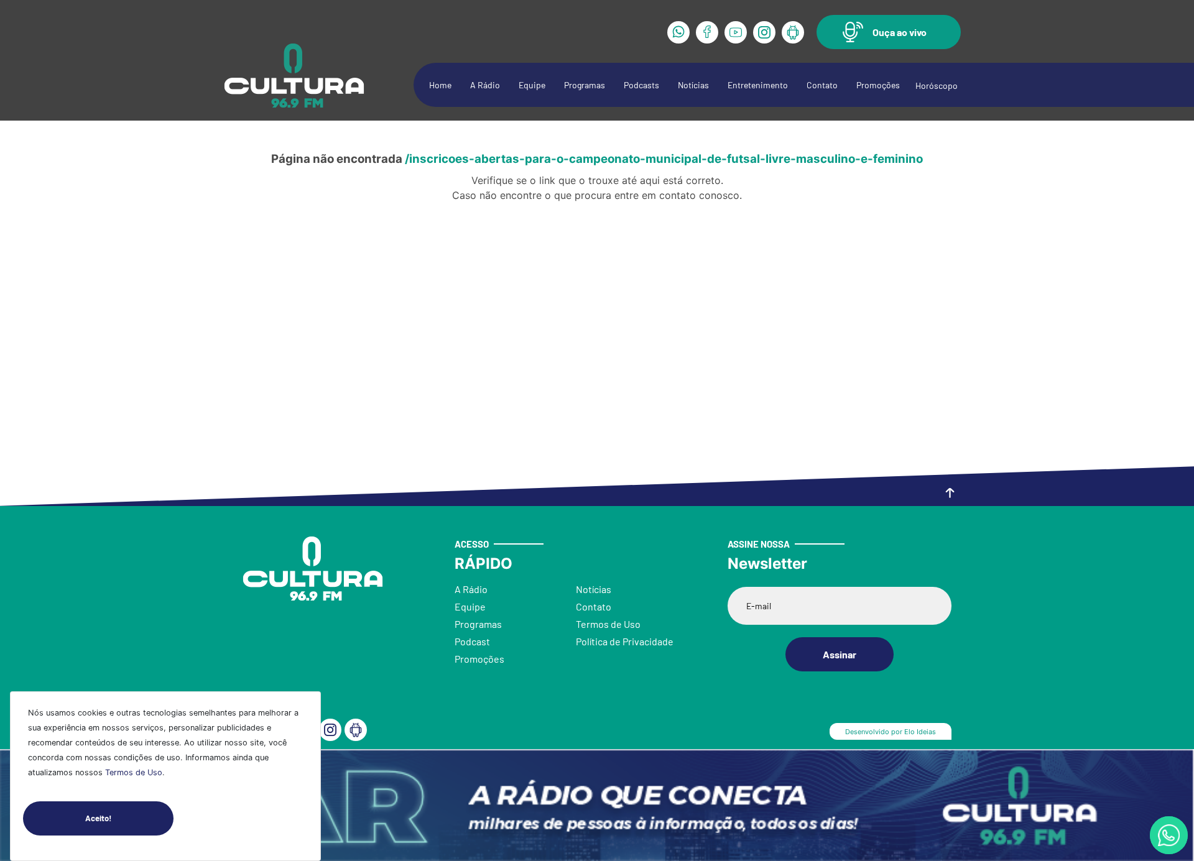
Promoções (878, 85)
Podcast (472, 641)
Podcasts (641, 85)
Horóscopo (936, 85)
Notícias (693, 85)
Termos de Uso (133, 772)
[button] (889, 32)
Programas (584, 85)
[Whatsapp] (678, 32)
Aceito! (98, 818)
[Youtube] (735, 32)
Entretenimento (758, 85)
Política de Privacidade (624, 641)
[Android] (793, 32)
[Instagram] (764, 32)
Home (440, 85)
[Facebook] (707, 32)
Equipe (532, 85)
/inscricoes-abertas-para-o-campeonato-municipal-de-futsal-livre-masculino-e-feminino (664, 159)
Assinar (839, 654)
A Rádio (485, 85)
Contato (822, 85)
